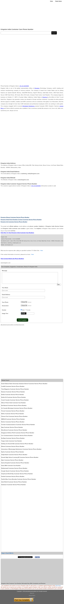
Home (51, 1)
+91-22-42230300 (24, 86)
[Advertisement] (32, 14)
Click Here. (58, 585)
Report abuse (58, 1)
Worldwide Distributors (28, 106)
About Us (32, 593)
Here (41, 250)
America (44, 97)
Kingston (37, 88)
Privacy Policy (32, 595)
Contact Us (32, 597)
